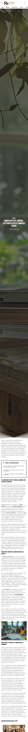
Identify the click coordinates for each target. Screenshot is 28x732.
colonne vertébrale (17, 506)
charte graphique (19, 594)
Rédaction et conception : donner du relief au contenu (14, 470)
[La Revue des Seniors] (9, 3)
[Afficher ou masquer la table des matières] (22, 463)
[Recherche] (22, 3)
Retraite (6, 726)
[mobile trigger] (2, 3)
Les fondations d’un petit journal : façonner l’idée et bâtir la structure (14, 466)
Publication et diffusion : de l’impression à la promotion (14, 474)
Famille (14, 218)
